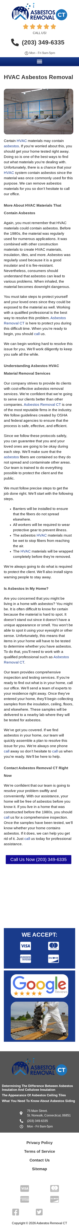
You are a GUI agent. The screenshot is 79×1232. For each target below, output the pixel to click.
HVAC (22, 141)
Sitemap (39, 1169)
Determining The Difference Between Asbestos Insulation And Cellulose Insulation (37, 1088)
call (37, 334)
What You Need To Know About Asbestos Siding (38, 1101)
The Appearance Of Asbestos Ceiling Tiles (34, 1095)
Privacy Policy (39, 1143)
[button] (39, 61)
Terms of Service (39, 1151)
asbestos (11, 146)
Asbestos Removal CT (42, 405)
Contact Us (40, 1160)
